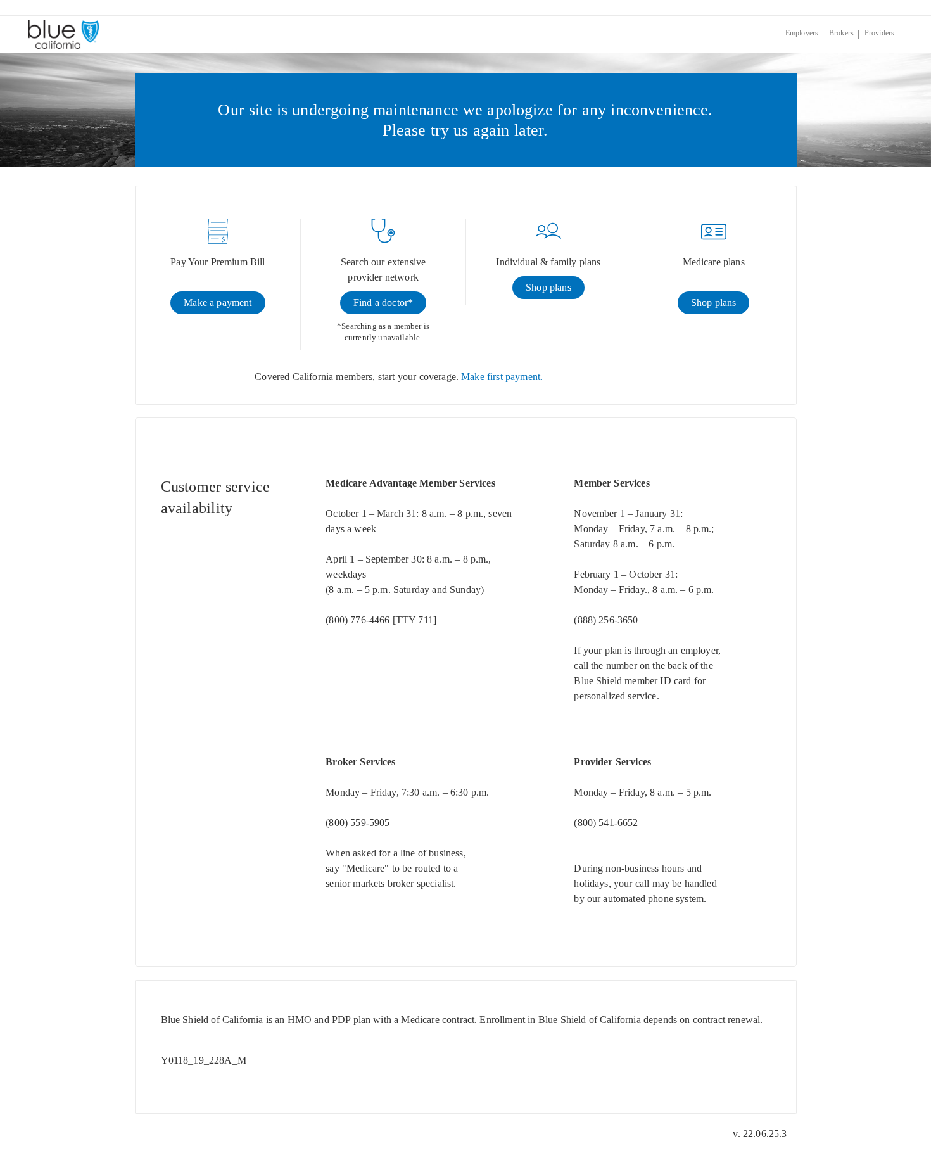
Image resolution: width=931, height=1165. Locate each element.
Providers (879, 33)
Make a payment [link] (217, 302)
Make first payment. (502, 376)
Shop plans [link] (548, 287)
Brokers (841, 33)
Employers (801, 33)
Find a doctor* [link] (383, 302)
